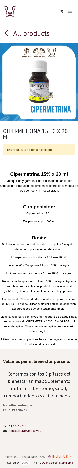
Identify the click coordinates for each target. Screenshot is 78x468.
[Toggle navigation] (70, 11)
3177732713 (18, 426)
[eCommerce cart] (61, 11)
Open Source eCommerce (57, 462)
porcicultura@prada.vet (25, 431)
